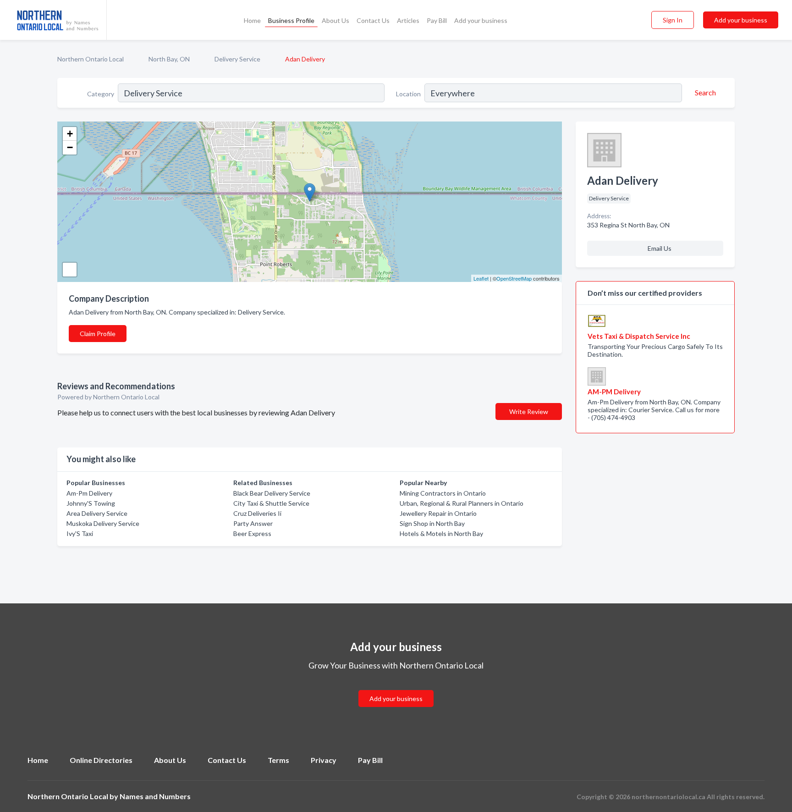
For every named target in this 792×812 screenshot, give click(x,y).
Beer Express (252, 533)
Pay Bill (437, 20)
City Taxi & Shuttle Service (271, 503)
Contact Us (373, 20)
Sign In (672, 20)
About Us (335, 20)
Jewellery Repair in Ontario (438, 513)
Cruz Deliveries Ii (257, 513)
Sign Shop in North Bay (432, 523)
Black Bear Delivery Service (271, 493)
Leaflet (481, 278)
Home (252, 20)
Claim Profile (98, 333)
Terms (278, 760)
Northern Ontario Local (90, 59)
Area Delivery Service (96, 513)
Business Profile (291, 20)
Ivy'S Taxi (79, 533)
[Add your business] (396, 687)
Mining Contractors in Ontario (443, 493)
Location (408, 94)
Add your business (480, 20)
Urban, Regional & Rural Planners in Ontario (461, 503)
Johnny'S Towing (90, 503)
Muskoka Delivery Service (102, 523)
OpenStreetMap (514, 278)
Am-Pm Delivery (89, 493)
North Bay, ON (169, 59)
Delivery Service (237, 59)
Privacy (323, 760)
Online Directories (101, 760)
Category (100, 94)
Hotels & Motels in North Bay (441, 533)
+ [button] (70, 133)
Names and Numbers (155, 796)
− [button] (70, 147)
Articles (408, 20)
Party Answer (253, 523)
